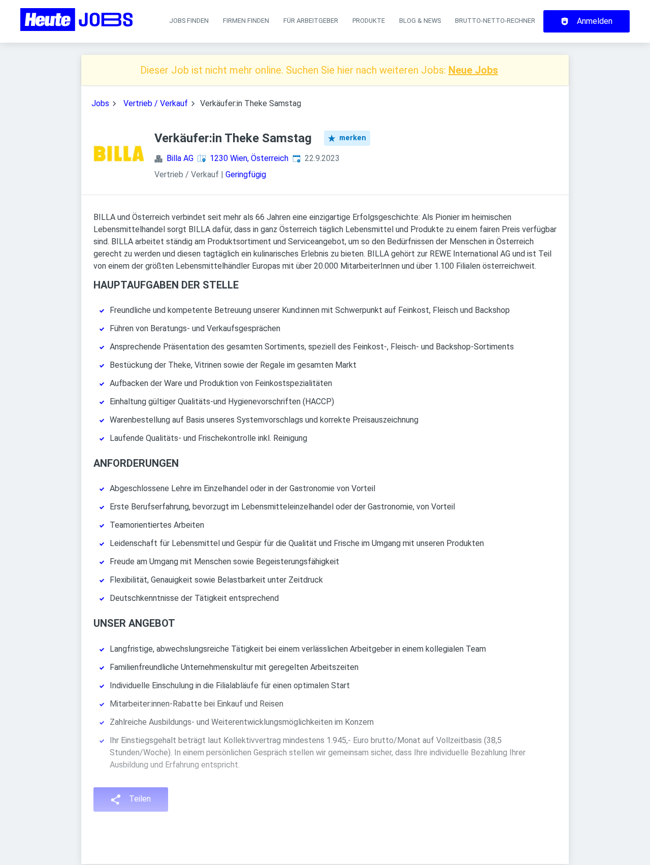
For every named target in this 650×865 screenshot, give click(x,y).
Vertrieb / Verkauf (155, 103)
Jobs (100, 103)
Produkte (368, 20)
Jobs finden (189, 20)
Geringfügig (245, 174)
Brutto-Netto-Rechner (495, 20)
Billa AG (180, 158)
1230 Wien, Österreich (249, 158)
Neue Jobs (473, 70)
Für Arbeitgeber (310, 20)
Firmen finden (246, 20)
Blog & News (420, 20)
